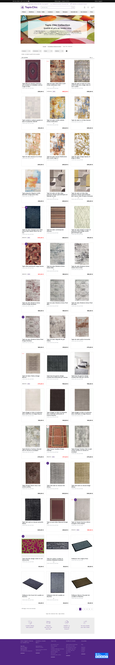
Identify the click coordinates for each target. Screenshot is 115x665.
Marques (65, 12)
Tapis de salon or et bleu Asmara (81, 120)
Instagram (83, 648)
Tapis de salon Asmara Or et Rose (32, 156)
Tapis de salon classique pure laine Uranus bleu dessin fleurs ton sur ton (32, 231)
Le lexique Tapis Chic (70, 650)
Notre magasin (98, 1)
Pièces (24, 12)
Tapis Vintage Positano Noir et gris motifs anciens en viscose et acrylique (81, 450)
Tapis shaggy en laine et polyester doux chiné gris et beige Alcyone (81, 413)
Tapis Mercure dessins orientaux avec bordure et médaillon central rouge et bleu (32, 85)
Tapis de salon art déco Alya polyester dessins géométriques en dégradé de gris (57, 195)
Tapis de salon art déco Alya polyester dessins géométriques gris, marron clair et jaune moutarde (82, 195)
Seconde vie (74, 12)
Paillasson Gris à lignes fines (79, 558)
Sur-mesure (84, 12)
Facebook (83, 647)
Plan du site (53, 653)
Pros (91, 12)
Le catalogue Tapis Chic (71, 648)
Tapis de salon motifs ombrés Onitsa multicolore (55, 120)
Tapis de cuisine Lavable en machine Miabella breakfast (55, 559)
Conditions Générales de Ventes (57, 648)
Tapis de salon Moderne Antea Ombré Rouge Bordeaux (31, 303)
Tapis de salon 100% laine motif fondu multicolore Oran (56, 84)
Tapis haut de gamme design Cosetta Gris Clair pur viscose (80, 376)
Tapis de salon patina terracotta (80, 339)
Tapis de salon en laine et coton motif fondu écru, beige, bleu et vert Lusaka (80, 85)
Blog (82, 644)
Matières (31, 12)
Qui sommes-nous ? (55, 644)
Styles (57, 12)
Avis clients (68, 651)
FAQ (67, 653)
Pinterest (83, 650)
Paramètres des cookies (56, 654)
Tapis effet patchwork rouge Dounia (33, 266)
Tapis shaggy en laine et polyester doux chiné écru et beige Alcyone (32, 413)
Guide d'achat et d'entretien (71, 644)
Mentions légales (54, 651)
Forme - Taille (41, 12)
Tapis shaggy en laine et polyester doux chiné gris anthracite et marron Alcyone (57, 414)
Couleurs (50, 12)
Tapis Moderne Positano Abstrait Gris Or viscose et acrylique (31, 449)
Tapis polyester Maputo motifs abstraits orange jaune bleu (31, 194)
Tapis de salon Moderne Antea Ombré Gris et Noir (80, 267)
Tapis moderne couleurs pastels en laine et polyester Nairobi (32, 120)
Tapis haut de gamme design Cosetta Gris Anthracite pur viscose (57, 376)
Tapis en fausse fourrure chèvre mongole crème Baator (80, 522)
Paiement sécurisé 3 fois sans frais (48, 627)
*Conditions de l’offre (55, 650)
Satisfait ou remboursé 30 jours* (67, 627)
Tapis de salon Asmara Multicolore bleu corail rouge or (57, 157)
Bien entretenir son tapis (71, 647)
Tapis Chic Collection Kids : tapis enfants (55, 613)
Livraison (52, 647)
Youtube (83, 651)
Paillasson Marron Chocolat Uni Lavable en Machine (80, 595)
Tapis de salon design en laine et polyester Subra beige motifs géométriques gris (81, 231)
